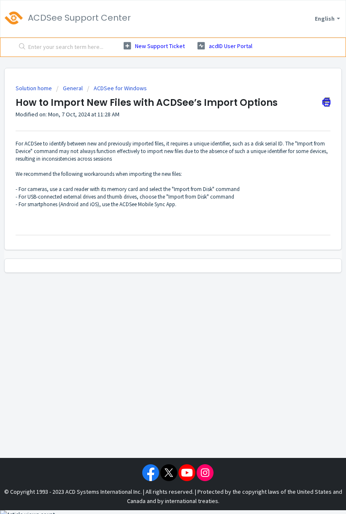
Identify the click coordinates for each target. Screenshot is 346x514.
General (73, 88)
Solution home (34, 88)
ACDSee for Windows (120, 88)
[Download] (157, 252)
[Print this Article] (326, 102)
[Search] (20, 47)
